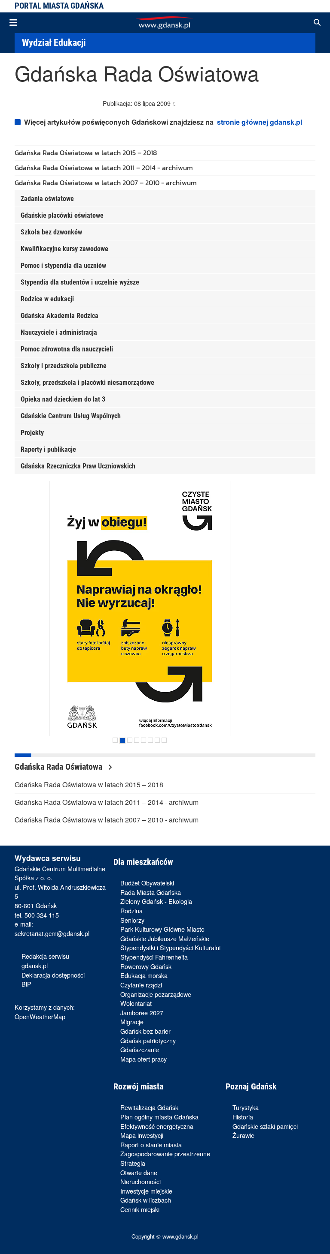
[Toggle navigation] (13, 23)
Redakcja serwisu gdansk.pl (45, 960)
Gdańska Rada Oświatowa (59, 767)
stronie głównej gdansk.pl (259, 122)
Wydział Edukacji (54, 42)
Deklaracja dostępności (53, 974)
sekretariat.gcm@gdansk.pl (52, 933)
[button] (317, 22)
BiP (26, 983)
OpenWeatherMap (40, 1016)
